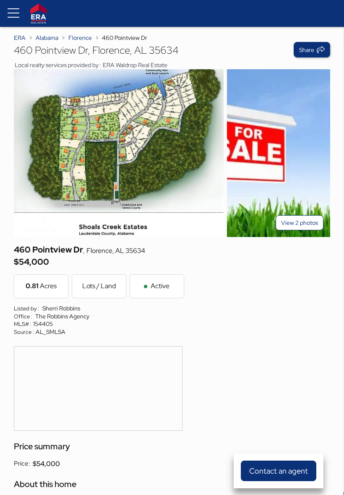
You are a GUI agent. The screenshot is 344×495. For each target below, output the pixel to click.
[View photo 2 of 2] (278, 153)
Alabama (47, 38)
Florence (80, 38)
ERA (20, 38)
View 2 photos (299, 223)
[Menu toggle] (13, 13)
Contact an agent (278, 471)
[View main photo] (119, 153)
